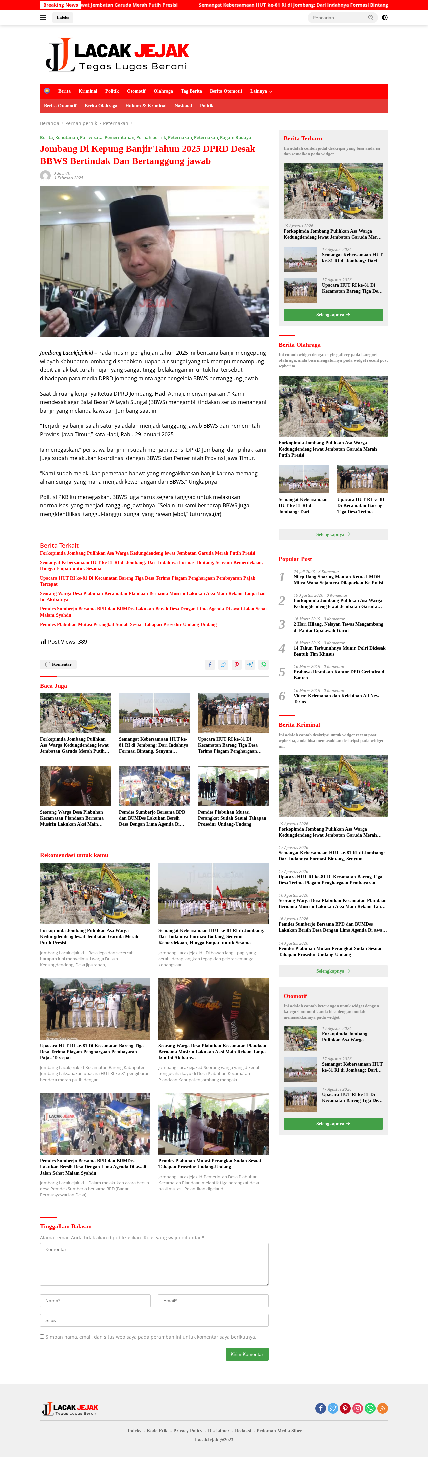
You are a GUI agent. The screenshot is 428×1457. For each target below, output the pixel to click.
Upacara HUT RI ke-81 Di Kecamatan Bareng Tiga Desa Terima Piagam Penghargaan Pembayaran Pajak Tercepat (147, 581)
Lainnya (258, 91)
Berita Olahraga (101, 105)
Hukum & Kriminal (146, 105)
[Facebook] (320, 1409)
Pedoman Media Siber (279, 1430)
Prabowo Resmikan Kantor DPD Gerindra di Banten (340, 674)
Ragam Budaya (235, 137)
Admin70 (62, 173)
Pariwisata (91, 137)
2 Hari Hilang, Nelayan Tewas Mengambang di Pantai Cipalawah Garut (338, 627)
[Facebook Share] (210, 665)
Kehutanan (66, 137)
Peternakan (180, 137)
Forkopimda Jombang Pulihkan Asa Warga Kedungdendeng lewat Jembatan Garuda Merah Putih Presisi (147, 553)
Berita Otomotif (226, 91)
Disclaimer (218, 1430)
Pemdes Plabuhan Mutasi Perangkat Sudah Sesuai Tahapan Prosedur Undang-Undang (129, 624)
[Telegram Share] (250, 665)
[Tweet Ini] (223, 665)
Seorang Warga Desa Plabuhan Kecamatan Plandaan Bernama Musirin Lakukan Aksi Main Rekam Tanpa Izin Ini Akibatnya (153, 596)
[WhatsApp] (370, 1409)
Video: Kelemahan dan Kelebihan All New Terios (336, 698)
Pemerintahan (119, 137)
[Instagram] (357, 1409)
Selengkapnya (331, 314)
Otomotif (136, 91)
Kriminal (88, 91)
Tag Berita (191, 91)
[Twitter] (333, 1409)
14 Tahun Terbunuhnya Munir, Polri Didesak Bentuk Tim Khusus (340, 651)
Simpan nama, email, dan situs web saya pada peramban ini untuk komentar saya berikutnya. (151, 1337)
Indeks (63, 17)
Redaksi (243, 1430)
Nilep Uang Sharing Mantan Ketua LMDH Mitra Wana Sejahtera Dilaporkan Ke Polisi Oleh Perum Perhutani (338, 580)
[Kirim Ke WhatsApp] (263, 665)
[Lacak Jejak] (117, 54)
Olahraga (163, 91)
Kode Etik (157, 1430)
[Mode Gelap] (384, 17)
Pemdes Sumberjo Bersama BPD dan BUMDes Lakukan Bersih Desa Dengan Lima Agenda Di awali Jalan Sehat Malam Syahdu (153, 611)
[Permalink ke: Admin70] (45, 175)
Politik (112, 91)
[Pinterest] (345, 1409)
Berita (64, 91)
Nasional (183, 105)
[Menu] (44, 17)
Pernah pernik (151, 137)
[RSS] (382, 1409)
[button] (371, 17)
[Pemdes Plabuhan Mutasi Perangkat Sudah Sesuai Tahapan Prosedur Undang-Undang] (233, 786)
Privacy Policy (187, 1430)
